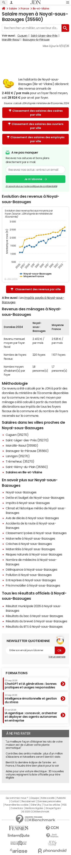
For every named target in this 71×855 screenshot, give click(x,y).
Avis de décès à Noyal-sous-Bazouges (32, 518)
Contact (15, 801)
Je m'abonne (33, 179)
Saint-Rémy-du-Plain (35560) (27, 466)
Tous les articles (51, 805)
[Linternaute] (19, 835)
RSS (64, 805)
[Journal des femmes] (19, 828)
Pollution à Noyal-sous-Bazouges (28, 574)
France (25, 8)
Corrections (17, 808)
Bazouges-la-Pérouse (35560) (27, 450)
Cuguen (22, 35)
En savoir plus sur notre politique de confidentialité (31, 186)
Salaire (13, 8)
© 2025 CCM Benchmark (35, 812)
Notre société (48, 798)
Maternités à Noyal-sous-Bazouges (30, 549)
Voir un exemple (56, 657)
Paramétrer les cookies (16, 805)
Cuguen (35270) (17, 434)
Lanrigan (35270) (18, 456)
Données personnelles (49, 801)
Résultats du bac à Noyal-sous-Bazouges (34, 615)
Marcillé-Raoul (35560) (22, 445)
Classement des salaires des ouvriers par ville (37, 126)
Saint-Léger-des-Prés (44, 35)
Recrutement (28, 801)
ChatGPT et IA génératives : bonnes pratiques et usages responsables (31, 684)
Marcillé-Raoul (10, 39)
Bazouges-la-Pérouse (36, 39)
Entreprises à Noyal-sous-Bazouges (31, 580)
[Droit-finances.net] (52, 835)
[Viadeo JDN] (52, 843)
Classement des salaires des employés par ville (37, 139)
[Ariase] (19, 851)
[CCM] (52, 828)
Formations (16, 673)
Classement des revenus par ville (38, 289)
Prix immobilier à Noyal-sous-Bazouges (33, 585)
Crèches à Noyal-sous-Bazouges (29, 543)
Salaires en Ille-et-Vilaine (24, 472)
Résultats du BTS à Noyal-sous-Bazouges (34, 626)
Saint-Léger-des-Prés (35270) (27, 440)
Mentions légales (34, 808)
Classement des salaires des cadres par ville (37, 112)
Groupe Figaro (53, 808)
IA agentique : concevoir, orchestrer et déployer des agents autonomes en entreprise (31, 715)
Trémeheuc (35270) (20, 461)
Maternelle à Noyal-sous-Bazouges (30, 538)
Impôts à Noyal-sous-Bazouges (28, 502)
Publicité (61, 798)
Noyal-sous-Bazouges (21, 492)
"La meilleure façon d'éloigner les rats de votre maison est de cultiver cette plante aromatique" (34, 744)
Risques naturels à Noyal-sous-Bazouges (34, 554)
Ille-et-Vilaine (41, 8)
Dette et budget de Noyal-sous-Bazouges (35, 497)
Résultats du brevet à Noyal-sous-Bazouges (36, 621)
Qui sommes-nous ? (17, 798)
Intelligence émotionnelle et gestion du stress (31, 698)
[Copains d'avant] (19, 843)
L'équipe (34, 798)
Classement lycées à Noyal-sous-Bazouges (36, 532)
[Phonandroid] (52, 850)
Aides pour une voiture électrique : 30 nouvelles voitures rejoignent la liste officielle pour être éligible (35, 774)
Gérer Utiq (36, 805)
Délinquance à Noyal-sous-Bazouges (31, 569)
